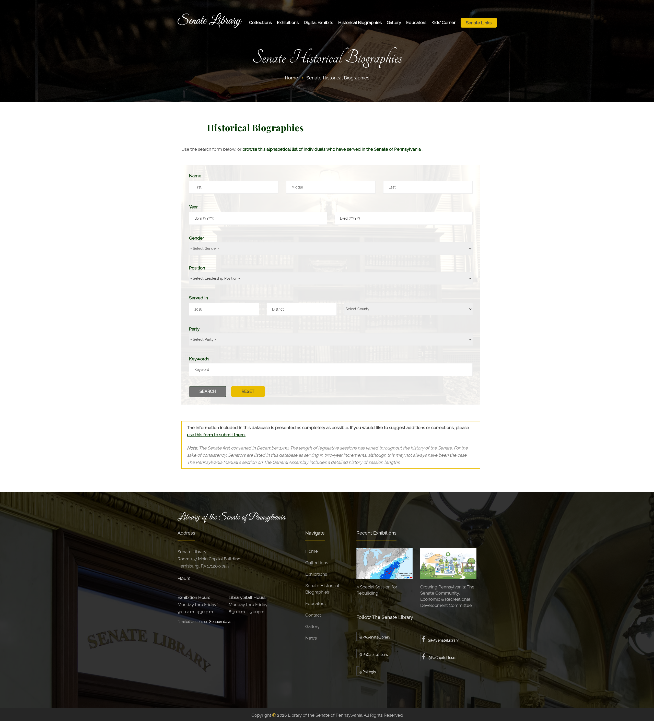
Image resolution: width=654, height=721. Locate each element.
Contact (313, 615)
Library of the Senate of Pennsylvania (231, 517)
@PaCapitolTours (373, 655)
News (311, 638)
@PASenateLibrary (374, 637)
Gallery (394, 22)
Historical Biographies (360, 22)
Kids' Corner (443, 22)
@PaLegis (367, 672)
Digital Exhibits (318, 22)
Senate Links (479, 22)
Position (197, 267)
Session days (220, 621)
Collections (260, 22)
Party (194, 329)
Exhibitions (288, 22)
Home (291, 77)
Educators (416, 22)
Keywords (199, 358)
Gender (196, 238)
